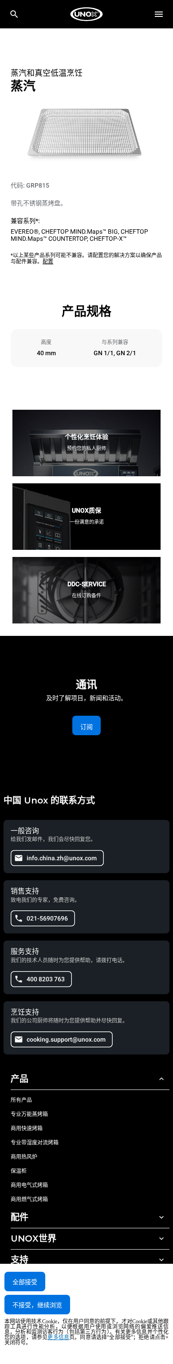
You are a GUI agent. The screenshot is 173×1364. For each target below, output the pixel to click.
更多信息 (58, 1337)
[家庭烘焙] (86, 14)
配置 (48, 262)
